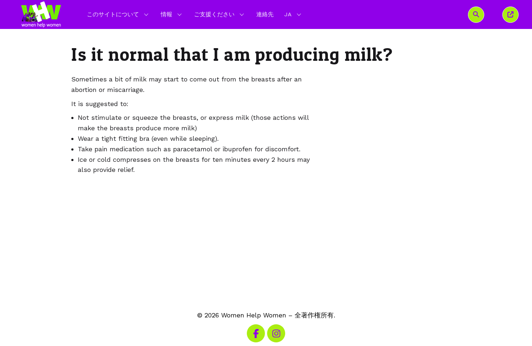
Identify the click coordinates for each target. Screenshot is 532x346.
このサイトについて (113, 14)
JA (293, 14)
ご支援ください (214, 14)
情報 (166, 14)
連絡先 (265, 14)
